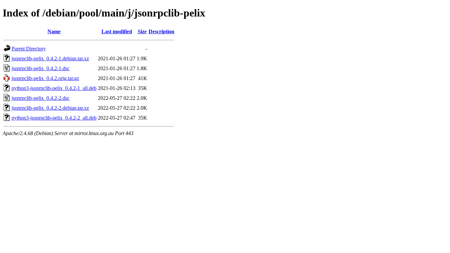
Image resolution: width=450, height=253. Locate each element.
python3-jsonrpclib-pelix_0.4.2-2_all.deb (54, 118)
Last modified (116, 31)
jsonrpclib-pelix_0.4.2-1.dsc (41, 68)
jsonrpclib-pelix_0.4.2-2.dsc (41, 98)
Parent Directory (29, 48)
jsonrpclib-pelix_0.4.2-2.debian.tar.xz (50, 108)
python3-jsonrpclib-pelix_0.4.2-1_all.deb (54, 88)
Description (161, 31)
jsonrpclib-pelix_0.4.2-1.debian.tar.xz (50, 58)
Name (54, 31)
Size (142, 31)
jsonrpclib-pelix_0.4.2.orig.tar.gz (45, 78)
